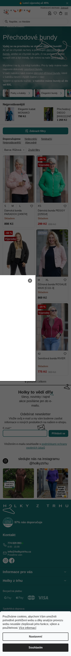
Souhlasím (36, 647)
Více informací (27, 627)
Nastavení (35, 636)
